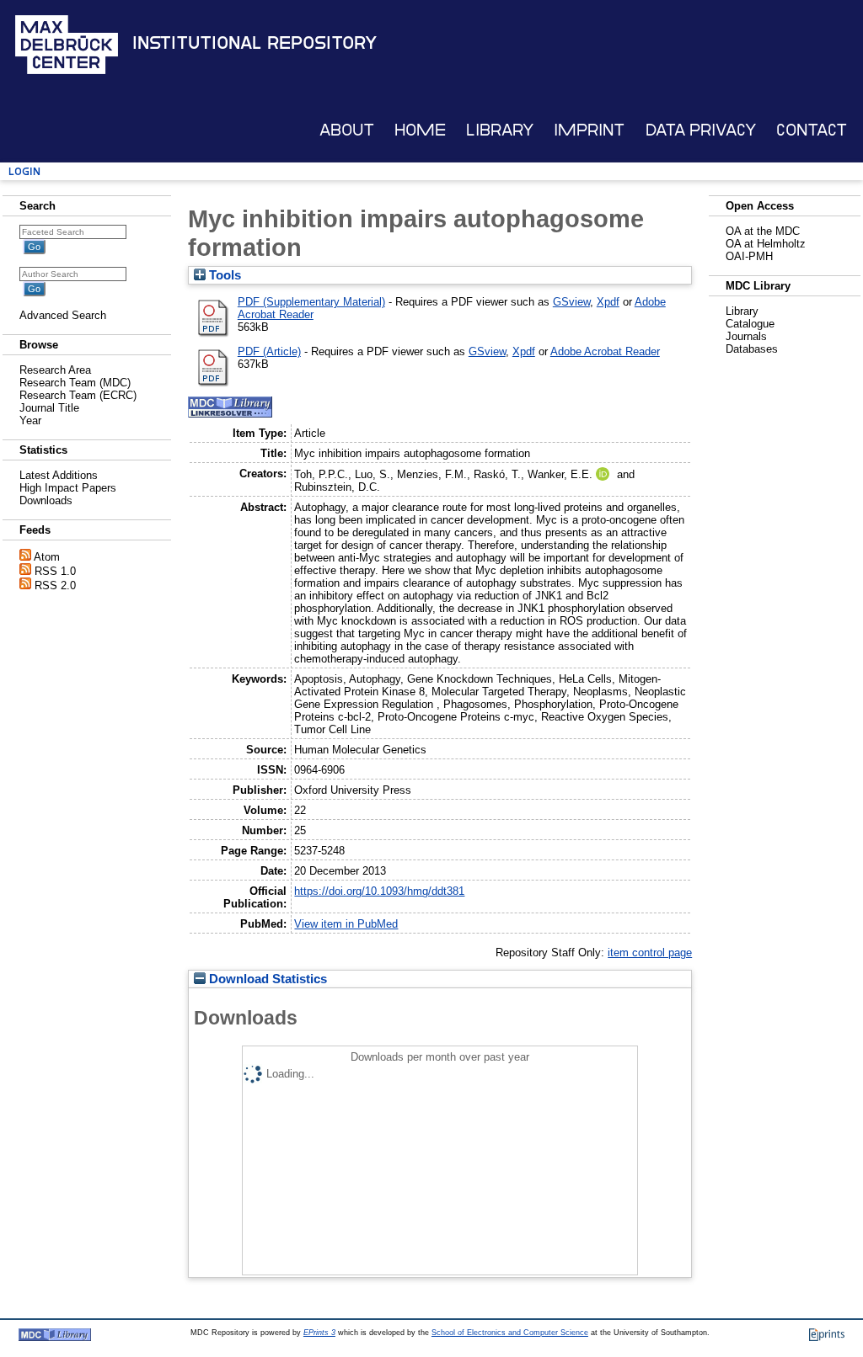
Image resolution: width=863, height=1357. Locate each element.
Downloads (45, 500)
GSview (571, 301)
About (346, 130)
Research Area (55, 370)
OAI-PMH (749, 256)
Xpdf (608, 301)
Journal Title (49, 408)
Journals (746, 336)
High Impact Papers (67, 488)
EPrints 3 (319, 1332)
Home (420, 130)
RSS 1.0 (55, 571)
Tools (223, 275)
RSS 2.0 (55, 585)
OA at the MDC (763, 231)
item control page (650, 952)
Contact (811, 130)
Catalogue (750, 323)
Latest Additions (58, 475)
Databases (752, 349)
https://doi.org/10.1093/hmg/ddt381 (379, 891)
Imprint (589, 130)
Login (24, 171)
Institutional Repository (254, 43)
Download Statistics (266, 979)
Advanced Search (62, 315)
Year (30, 420)
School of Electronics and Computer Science (510, 1332)
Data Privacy (701, 130)
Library (499, 130)
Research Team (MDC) (75, 382)
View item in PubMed (346, 924)
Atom (47, 557)
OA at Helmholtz (766, 243)
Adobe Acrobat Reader (605, 351)
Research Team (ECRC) (78, 395)
